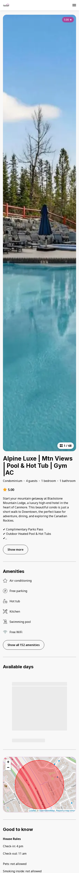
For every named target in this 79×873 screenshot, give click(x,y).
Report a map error (65, 810)
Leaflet (32, 810)
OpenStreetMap (47, 810)
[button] (8, 762)
